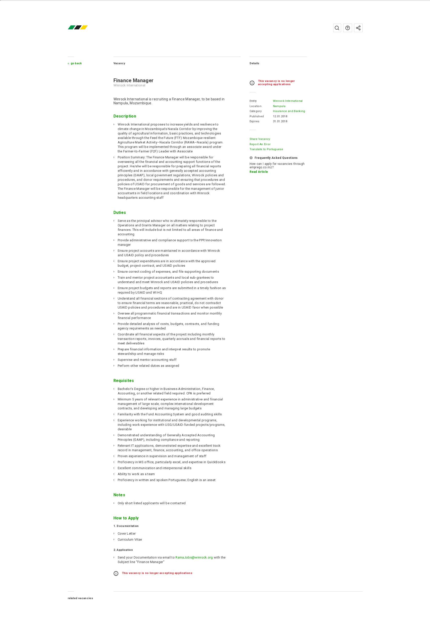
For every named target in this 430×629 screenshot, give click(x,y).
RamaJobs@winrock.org (194, 557)
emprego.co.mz (85, 28)
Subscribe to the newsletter (358, 28)
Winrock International (288, 101)
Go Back (76, 63)
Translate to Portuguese (266, 149)
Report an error (260, 144)
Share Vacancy (260, 139)
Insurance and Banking (289, 111)
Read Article (259, 172)
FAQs (347, 28)
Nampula (279, 106)
